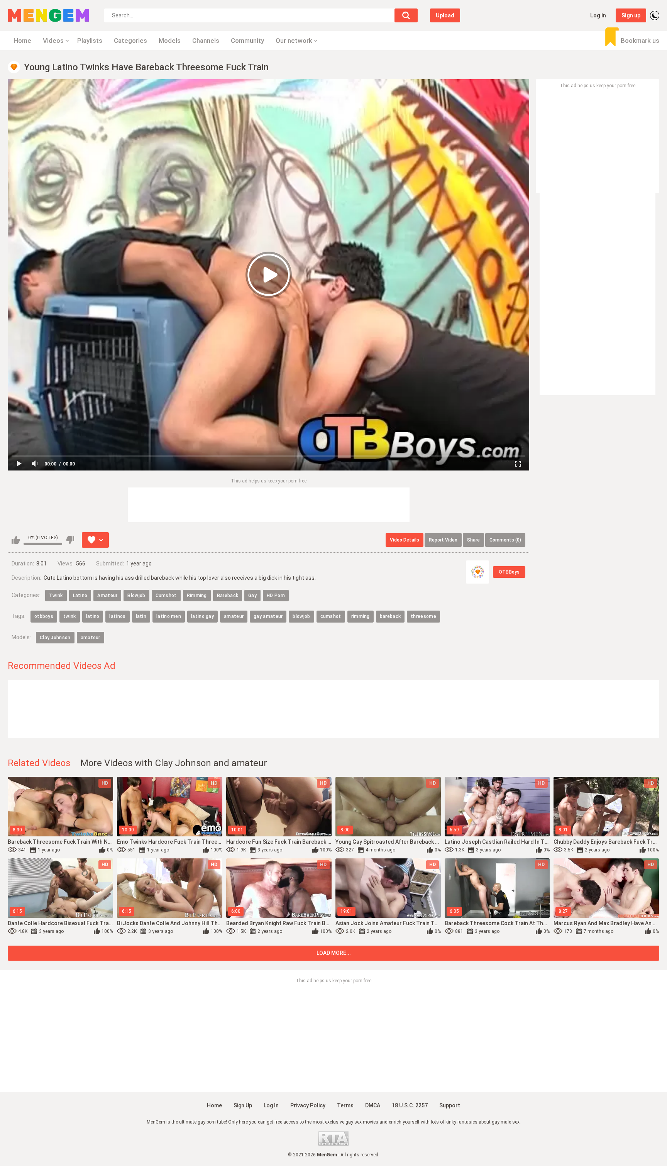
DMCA (372, 1105)
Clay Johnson (55, 637)
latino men (168, 616)
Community (247, 40)
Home (22, 40)
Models (170, 40)
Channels (205, 40)
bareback (390, 616)
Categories (130, 40)
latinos (117, 616)
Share (473, 540)
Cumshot (166, 595)
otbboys (43, 616)
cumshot (330, 616)
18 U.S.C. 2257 (410, 1105)
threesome (423, 616)
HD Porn (276, 595)
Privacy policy (307, 1105)
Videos (53, 40)
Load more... (334, 953)
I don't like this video (70, 540)
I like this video (16, 540)
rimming (360, 616)
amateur (234, 616)
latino (93, 616)
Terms (345, 1105)
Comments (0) (505, 540)
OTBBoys (509, 572)
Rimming (197, 595)
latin (141, 616)
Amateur (107, 595)
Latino (80, 595)
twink (69, 616)
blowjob (301, 616)
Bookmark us (640, 40)
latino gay (202, 616)
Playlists (89, 40)
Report (443, 540)
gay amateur (268, 616)
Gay (252, 595)
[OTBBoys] (477, 572)
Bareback (227, 595)
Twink (56, 595)
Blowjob (136, 595)
